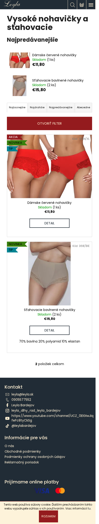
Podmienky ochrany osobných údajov (35, 456)
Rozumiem (48, 516)
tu (89, 508)
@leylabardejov (24, 425)
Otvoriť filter (49, 123)
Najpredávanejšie (60, 107)
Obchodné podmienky (23, 451)
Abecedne (83, 107)
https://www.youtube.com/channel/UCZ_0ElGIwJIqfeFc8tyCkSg (52, 417)
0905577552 (21, 399)
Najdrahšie (37, 107)
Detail (49, 223)
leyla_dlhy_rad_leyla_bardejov (36, 410)
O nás (9, 446)
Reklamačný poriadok (22, 462)
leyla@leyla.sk (22, 394)
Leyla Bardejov (23, 405)
